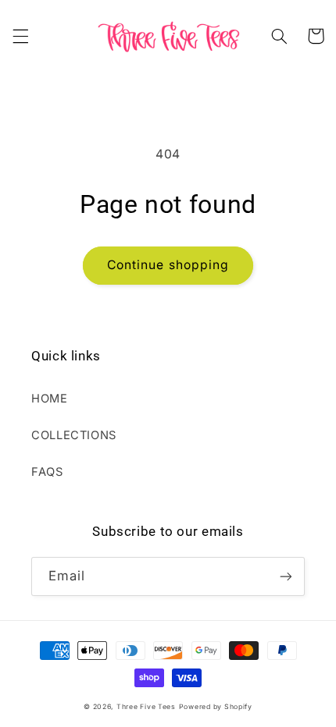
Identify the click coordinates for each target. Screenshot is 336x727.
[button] (20, 36)
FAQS (47, 472)
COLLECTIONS (73, 435)
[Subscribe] (286, 576)
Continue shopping (168, 264)
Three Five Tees (146, 707)
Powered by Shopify (215, 707)
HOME (49, 399)
